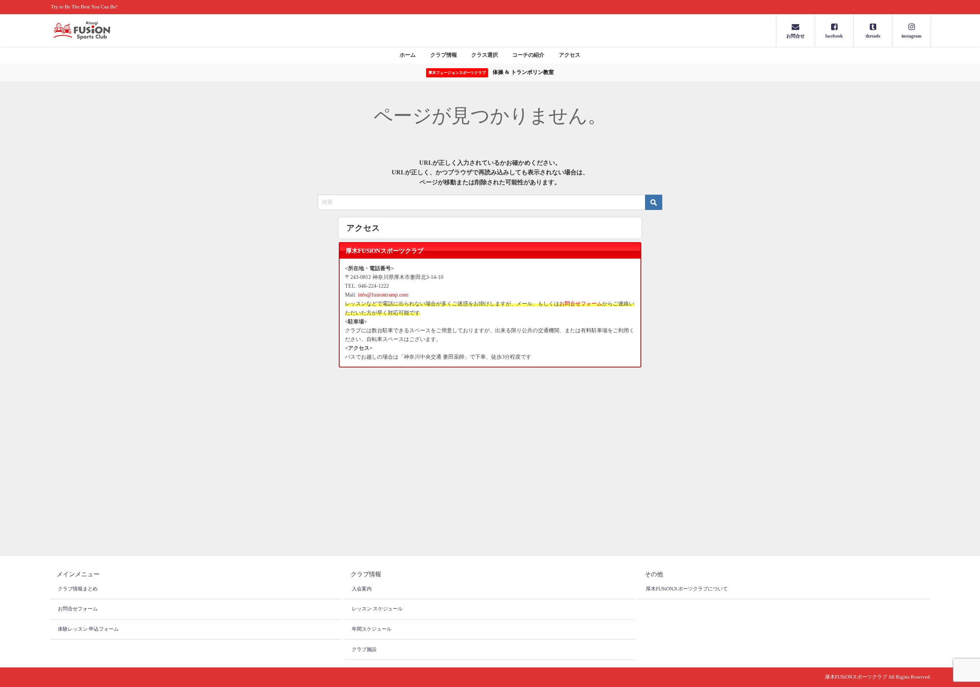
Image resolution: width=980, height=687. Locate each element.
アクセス (569, 55)
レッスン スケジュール (377, 609)
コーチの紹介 (528, 55)
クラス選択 (484, 55)
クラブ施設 (364, 649)
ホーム (408, 55)
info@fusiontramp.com (383, 295)
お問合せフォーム (580, 303)
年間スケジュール (372, 629)
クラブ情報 (443, 55)
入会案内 (362, 589)
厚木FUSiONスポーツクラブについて (687, 589)
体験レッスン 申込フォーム (88, 629)
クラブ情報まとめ (78, 589)
